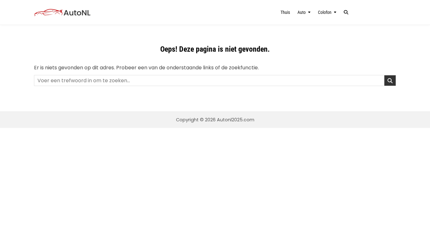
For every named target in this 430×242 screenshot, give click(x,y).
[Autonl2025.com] (88, 12)
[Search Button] (346, 12)
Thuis (285, 12)
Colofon (324, 12)
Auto (301, 12)
